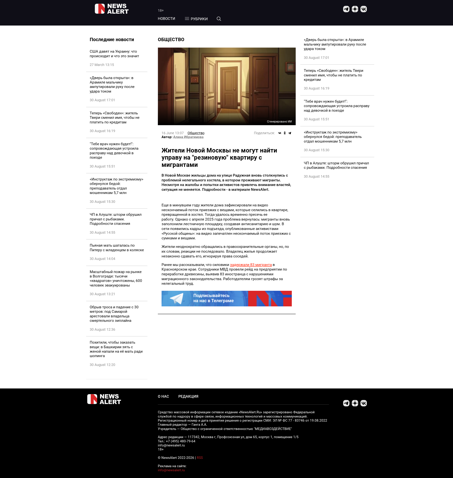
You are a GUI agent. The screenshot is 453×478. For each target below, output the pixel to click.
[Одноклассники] (285, 133)
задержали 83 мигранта (251, 264)
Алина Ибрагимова (188, 137)
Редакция (188, 396)
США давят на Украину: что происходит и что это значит (114, 53)
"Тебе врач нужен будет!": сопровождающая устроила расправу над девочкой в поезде (114, 151)
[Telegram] (290, 133)
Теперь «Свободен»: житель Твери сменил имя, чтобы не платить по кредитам (114, 117)
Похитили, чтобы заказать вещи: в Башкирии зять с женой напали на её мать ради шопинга (116, 349)
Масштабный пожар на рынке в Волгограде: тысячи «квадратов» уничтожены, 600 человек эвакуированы (116, 278)
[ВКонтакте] (280, 133)
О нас (163, 396)
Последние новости (112, 39)
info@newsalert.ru (171, 470)
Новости (166, 18)
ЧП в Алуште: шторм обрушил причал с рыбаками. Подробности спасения (116, 219)
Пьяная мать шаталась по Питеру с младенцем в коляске (117, 247)
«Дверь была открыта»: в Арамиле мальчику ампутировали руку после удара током (112, 84)
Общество (196, 133)
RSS (200, 458)
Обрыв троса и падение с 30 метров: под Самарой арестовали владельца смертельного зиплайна (114, 314)
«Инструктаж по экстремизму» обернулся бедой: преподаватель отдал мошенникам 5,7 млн (116, 186)
